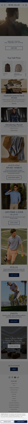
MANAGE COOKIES (7, 421)
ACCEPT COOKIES (20, 421)
